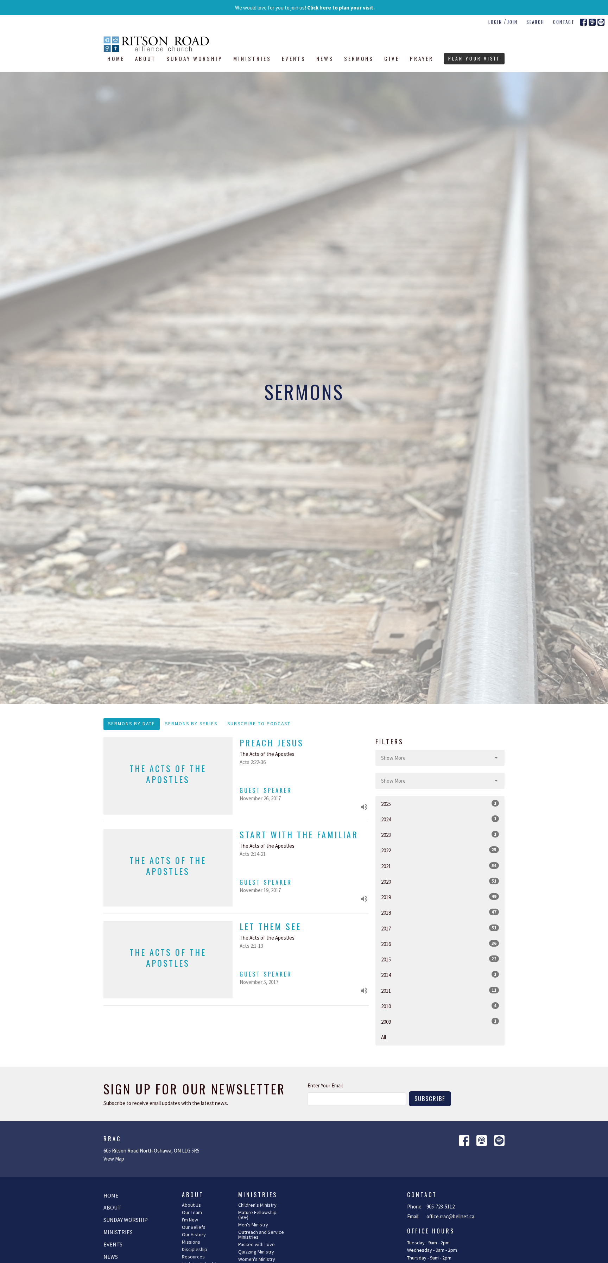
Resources (193, 1256)
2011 (438, 990)
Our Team (192, 1212)
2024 (438, 819)
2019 (438, 897)
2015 (438, 959)
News (325, 58)
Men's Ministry (253, 1224)
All (383, 1037)
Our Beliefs (193, 1227)
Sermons (359, 58)
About (145, 58)
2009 (438, 1021)
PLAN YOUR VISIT (474, 58)
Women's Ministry (256, 1259)
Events (294, 58)
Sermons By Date (131, 724)
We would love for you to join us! (305, 7)
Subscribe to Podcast (259, 724)
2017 (438, 928)
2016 (438, 943)
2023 (438, 834)
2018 (438, 912)
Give (391, 58)
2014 (438, 974)
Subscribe (429, 1098)
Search (535, 21)
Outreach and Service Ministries (261, 1234)
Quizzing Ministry (256, 1252)
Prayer (421, 58)
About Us (191, 1205)
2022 (438, 850)
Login (495, 21)
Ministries (252, 58)
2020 (438, 881)
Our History (194, 1234)
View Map (113, 1158)
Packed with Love (256, 1244)
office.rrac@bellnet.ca (450, 1216)
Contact (564, 21)
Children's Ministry (257, 1205)
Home (116, 58)
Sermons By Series (191, 724)
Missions (191, 1242)
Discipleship (194, 1249)
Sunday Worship (194, 58)
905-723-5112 (440, 1206)
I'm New (190, 1220)
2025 (438, 803)
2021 (438, 866)
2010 (438, 1006)
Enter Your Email (325, 1085)
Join (512, 21)
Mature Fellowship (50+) (257, 1214)
